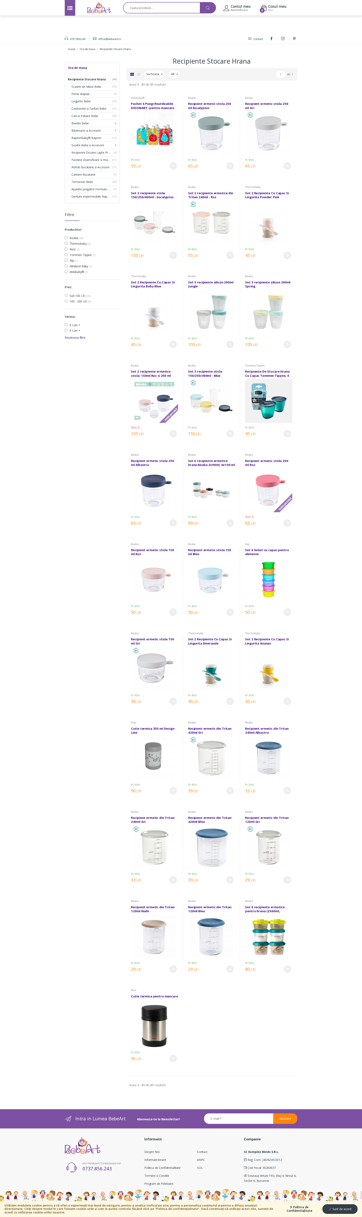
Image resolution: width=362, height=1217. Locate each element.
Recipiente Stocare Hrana (115, 49)
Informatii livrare (155, 1160)
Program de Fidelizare (158, 1184)
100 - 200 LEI (80, 301)
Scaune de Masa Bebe (86, 87)
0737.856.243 (77, 39)
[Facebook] (272, 38)
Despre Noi (152, 1152)
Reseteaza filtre (75, 338)
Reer (75, 249)
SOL (200, 1168)
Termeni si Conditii (156, 1176)
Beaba (77, 238)
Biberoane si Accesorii (86, 131)
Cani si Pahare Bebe (84, 116)
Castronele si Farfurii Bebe (88, 109)
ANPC (201, 1160)
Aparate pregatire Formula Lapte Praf (94, 189)
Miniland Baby (81, 266)
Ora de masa (87, 49)
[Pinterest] (295, 38)
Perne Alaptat (80, 94)
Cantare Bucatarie (83, 174)
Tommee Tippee (83, 255)
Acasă (71, 49)
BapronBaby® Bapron (86, 138)
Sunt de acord (341, 1209)
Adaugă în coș (173, 166)
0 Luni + (75, 330)
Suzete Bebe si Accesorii (87, 145)
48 (173, 74)
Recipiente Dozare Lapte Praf (91, 152)
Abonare (285, 1119)
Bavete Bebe (80, 123)
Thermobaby (80, 244)
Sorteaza (153, 74)
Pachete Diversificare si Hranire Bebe (94, 160)
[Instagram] (283, 38)
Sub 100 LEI (80, 296)
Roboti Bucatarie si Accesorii (90, 167)
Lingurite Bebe (81, 101)
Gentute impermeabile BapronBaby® (94, 196)
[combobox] (161, 7)
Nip (74, 260)
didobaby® (79, 272)
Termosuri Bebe (82, 182)
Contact (258, 39)
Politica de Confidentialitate (299, 1209)
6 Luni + (75, 325)
